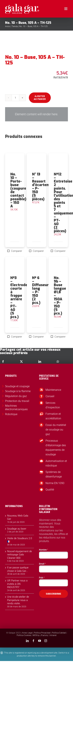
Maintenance (53, 389)
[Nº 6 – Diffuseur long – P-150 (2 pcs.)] (36, 266)
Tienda (15, 26)
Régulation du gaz (16, 396)
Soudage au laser (16, 528)
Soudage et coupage (17, 386)
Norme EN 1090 (54, 483)
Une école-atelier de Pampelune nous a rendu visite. (18, 600)
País (42, 577)
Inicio (7, 26)
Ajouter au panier (40, 97)
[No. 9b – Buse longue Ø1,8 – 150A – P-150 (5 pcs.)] (58, 266)
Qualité (49, 489)
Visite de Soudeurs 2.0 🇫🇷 (19, 540)
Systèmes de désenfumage (53, 474)
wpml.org (32, 652)
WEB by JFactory (40, 635)
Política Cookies (24, 635)
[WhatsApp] (58, 361)
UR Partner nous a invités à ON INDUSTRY (17, 584)
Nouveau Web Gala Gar (17, 517)
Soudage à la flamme (18, 391)
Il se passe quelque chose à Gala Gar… (18, 569)
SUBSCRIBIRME (53, 593)
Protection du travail (17, 401)
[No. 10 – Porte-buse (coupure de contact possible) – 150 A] (15, 163)
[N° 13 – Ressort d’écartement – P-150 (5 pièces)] (36, 163)
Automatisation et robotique (56, 463)
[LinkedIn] (40, 361)
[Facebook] (3, 361)
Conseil (49, 396)
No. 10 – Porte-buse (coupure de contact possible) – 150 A (18, 190)
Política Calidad (59, 633)
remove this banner (47, 655)
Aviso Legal (27, 633)
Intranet (53, 635)
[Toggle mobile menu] (66, 8)
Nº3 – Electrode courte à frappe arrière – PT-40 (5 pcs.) (18, 297)
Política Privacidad (42, 633)
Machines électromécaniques (16, 407)
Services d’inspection (52, 405)
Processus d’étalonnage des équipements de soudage (55, 447)
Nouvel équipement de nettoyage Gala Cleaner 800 (19, 554)
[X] (21, 361)
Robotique (11, 414)
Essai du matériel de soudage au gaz (55, 429)
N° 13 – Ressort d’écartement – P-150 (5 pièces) (44, 186)
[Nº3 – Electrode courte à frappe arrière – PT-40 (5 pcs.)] (15, 266)
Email (42, 563)
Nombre (43, 549)
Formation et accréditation (53, 416)
